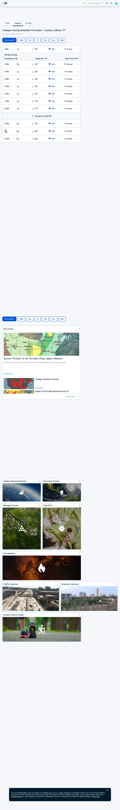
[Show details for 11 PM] (78, 138)
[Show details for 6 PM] (78, 94)
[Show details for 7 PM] (78, 101)
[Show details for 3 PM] (78, 71)
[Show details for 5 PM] (78, 86)
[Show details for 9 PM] (78, 123)
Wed (21, 40)
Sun (53, 40)
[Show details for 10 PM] (78, 131)
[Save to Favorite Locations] (84, 3)
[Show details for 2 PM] (78, 64)
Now (8, 23)
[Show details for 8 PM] (78, 108)
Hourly (18, 23)
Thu (29, 40)
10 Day (28, 23)
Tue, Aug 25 (9, 40)
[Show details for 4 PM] (78, 79)
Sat (45, 40)
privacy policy (16, 796)
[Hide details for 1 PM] (78, 49)
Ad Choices (96, 796)
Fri (38, 40)
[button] (107, 790)
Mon (62, 40)
